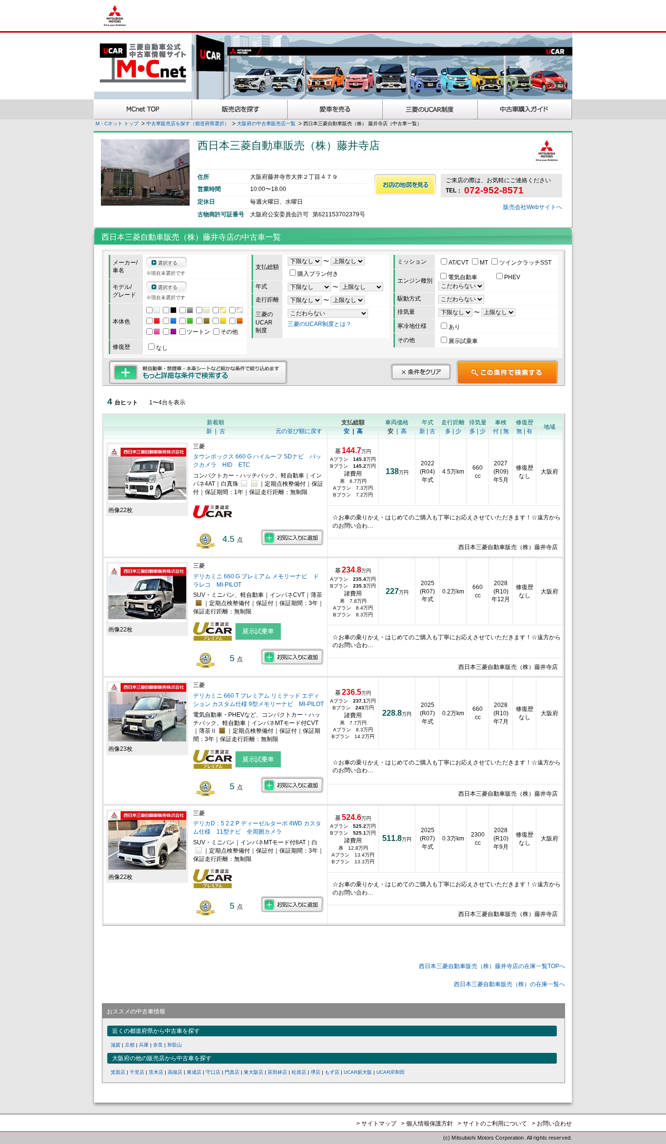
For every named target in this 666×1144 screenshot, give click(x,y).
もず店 (332, 1072)
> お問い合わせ (552, 1123)
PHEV (512, 277)
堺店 (315, 1072)
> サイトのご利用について (492, 1123)
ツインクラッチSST (525, 262)
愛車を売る (335, 109)
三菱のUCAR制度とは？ (320, 324)
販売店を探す (240, 109)
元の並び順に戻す (298, 431)
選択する (167, 263)
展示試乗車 (463, 341)
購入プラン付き (317, 273)
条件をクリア (421, 371)
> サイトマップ (376, 1123)
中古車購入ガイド (525, 109)
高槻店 (175, 1072)
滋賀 (115, 1045)
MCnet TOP (143, 109)
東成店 (194, 1072)
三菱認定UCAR (430, 109)
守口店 (213, 1072)
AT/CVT (459, 262)
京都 (130, 1045)
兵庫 (144, 1045)
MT (485, 262)
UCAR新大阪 (358, 1072)
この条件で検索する (507, 372)
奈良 (158, 1045)
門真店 (232, 1072)
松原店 (299, 1072)
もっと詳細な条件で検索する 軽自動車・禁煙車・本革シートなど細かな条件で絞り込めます (198, 372)
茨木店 (156, 1072)
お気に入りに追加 (292, 537)
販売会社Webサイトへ (532, 207)
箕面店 (118, 1072)
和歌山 (174, 1045)
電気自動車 (463, 277)
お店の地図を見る (405, 184)
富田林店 (277, 1072)
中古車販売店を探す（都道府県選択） (187, 123)
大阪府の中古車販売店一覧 (266, 123)
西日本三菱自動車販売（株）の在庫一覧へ (509, 984)
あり (454, 327)
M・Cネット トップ (117, 123)
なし (162, 347)
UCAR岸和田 (390, 1072)
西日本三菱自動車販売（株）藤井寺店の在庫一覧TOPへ (492, 966)
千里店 (137, 1072)
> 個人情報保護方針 (427, 1123)
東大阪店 (253, 1072)
